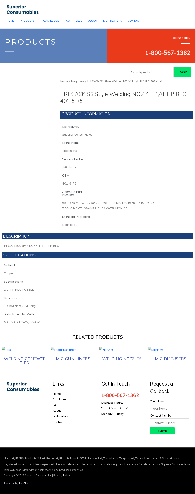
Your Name (157, 401)
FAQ (56, 405)
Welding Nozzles (122, 358)
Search (182, 72)
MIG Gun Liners (73, 358)
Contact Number (161, 415)
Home (64, 81)
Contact (58, 422)
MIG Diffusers (170, 358)
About (57, 410)
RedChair (24, 483)
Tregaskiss (77, 81)
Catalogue (59, 399)
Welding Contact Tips (24, 360)
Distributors (60, 416)
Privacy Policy (61, 475)
